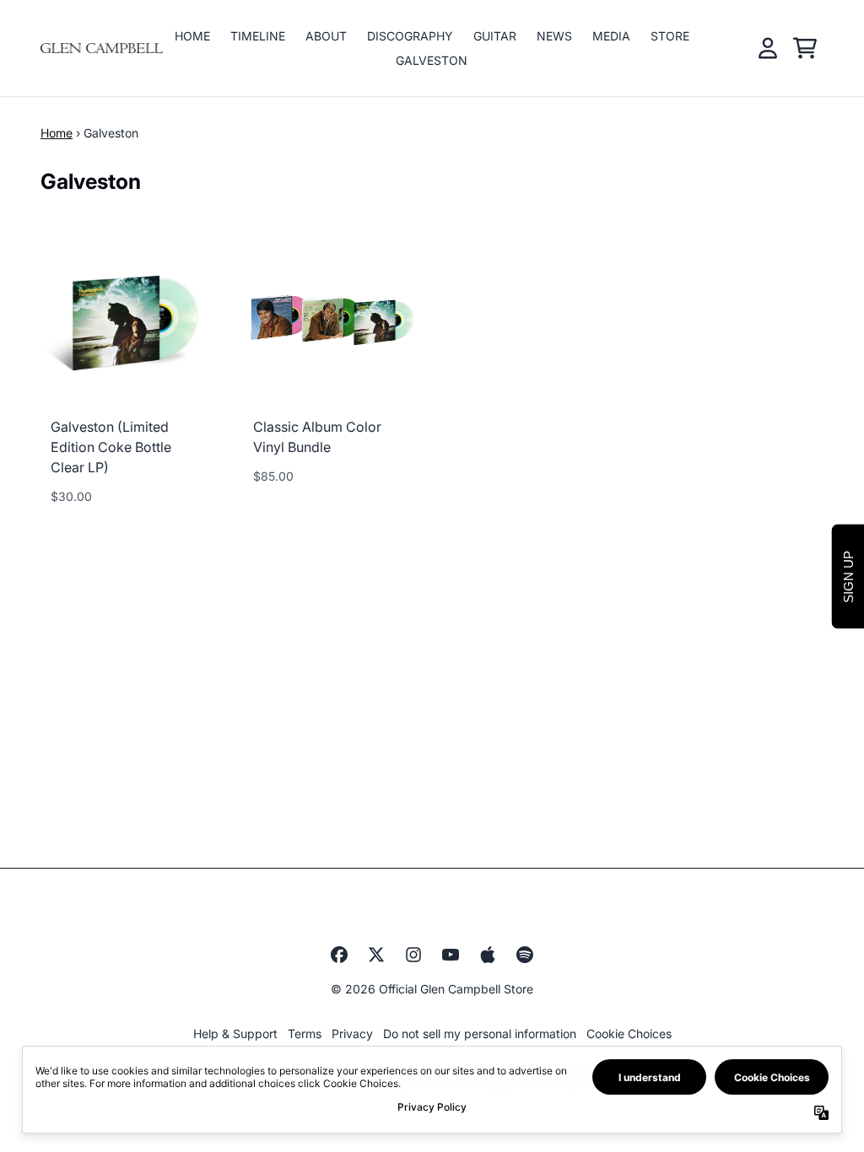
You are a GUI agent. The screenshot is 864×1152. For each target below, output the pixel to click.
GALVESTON (431, 60)
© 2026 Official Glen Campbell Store (432, 989)
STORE (670, 36)
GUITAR (494, 36)
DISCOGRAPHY (410, 36)
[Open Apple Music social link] (487, 954)
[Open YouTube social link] (450, 954)
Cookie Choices (629, 1033)
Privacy (352, 1033)
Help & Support (235, 1033)
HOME (192, 36)
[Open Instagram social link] (413, 954)
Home (56, 133)
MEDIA (611, 36)
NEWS (554, 36)
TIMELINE (257, 36)
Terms (304, 1033)
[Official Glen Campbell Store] (101, 48)
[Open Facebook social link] (339, 954)
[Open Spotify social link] (524, 954)
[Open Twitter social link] (376, 954)
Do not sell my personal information (479, 1033)
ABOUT (326, 36)
